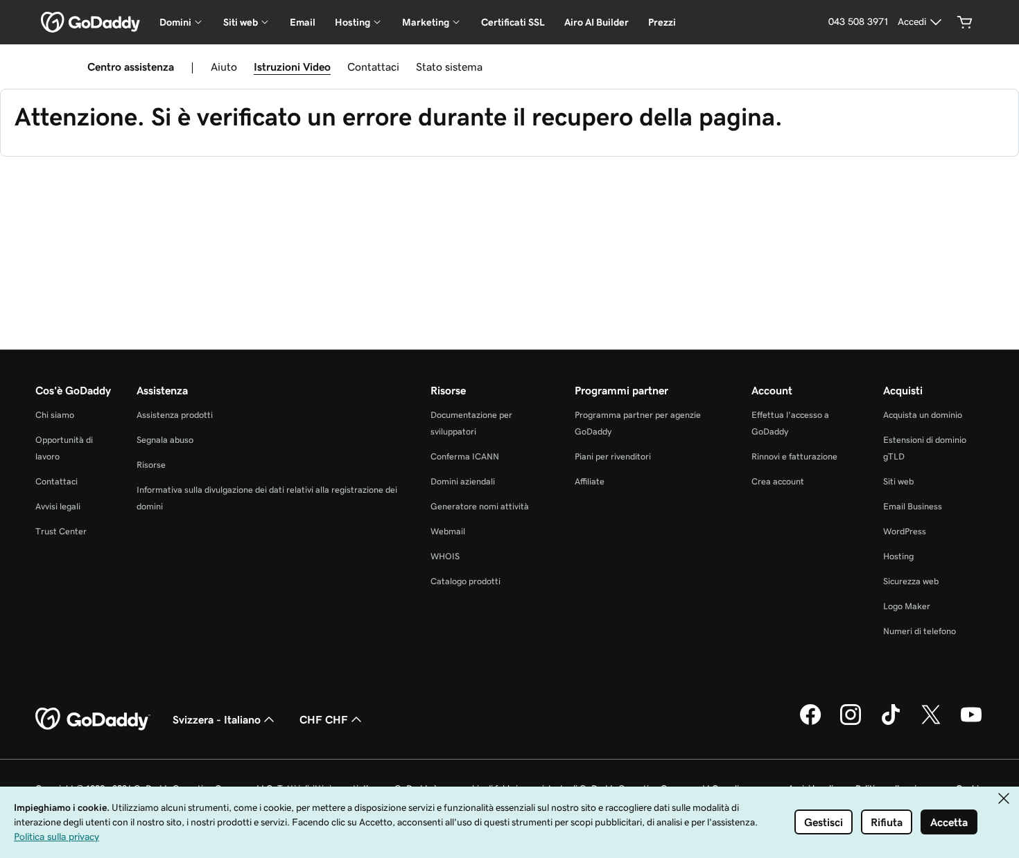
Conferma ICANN (464, 456)
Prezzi (662, 22)
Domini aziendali (462, 481)
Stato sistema (449, 66)
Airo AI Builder (596, 22)
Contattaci (373, 66)
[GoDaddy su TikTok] (890, 722)
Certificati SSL (513, 22)
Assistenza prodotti (175, 414)
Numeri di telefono (919, 631)
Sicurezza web (911, 581)
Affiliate (589, 481)
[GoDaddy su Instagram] (850, 722)
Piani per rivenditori (613, 456)
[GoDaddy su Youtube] (971, 722)
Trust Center (61, 531)
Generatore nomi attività (479, 506)
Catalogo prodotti (465, 581)
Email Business (912, 506)
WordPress (904, 531)
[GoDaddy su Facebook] (810, 722)
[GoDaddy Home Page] (92, 719)
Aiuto (224, 66)
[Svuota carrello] (965, 22)
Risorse (151, 464)
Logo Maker (906, 606)
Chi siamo (54, 414)
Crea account (777, 481)
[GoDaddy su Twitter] (930, 722)
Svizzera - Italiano (217, 719)
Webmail (447, 531)
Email (302, 22)
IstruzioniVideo (292, 66)
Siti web (898, 481)
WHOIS (445, 556)
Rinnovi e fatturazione (794, 456)
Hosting (898, 556)
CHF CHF (323, 719)
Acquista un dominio (922, 414)
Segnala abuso (165, 439)
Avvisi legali (57, 506)
